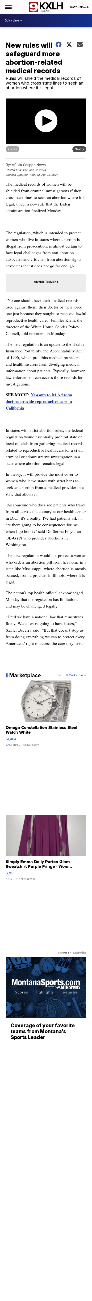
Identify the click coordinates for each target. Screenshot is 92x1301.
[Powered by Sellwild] (79, 952)
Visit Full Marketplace (70, 675)
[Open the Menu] (8, 7)
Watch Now (78, 7)
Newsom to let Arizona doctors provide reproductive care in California (39, 401)
